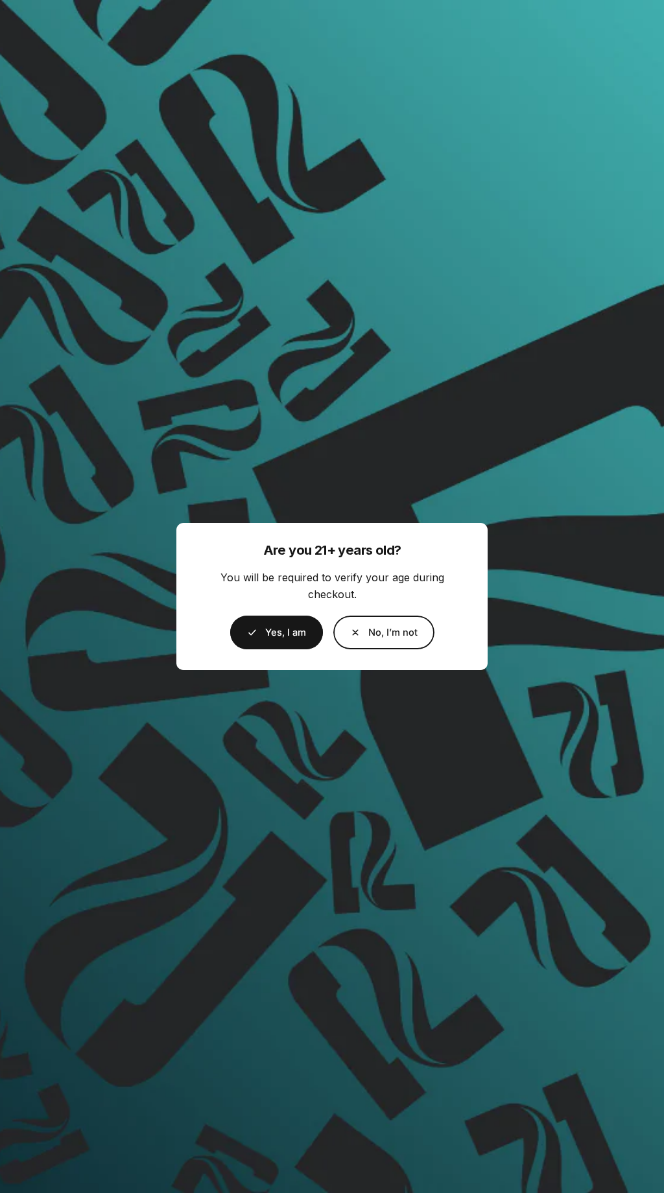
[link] (383, 632)
